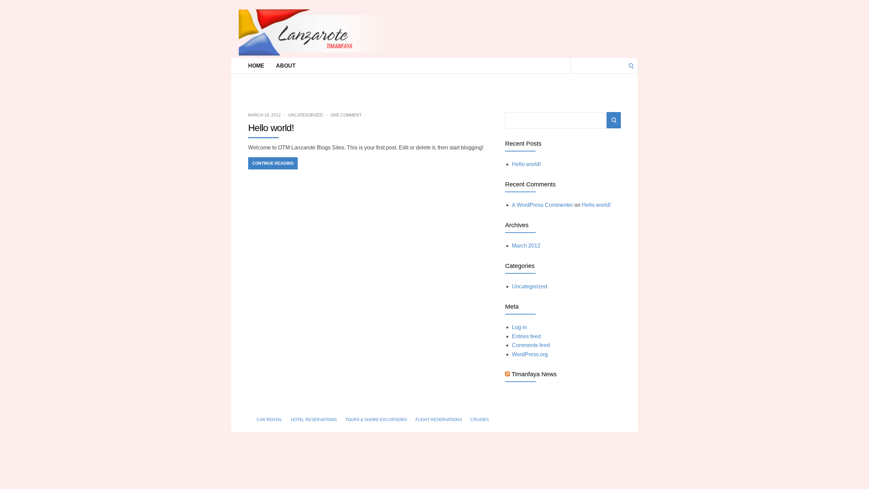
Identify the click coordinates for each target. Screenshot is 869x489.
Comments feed (531, 345)
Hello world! (271, 128)
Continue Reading (273, 163)
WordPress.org (530, 354)
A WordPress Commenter (542, 205)
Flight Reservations (438, 420)
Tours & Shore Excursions (376, 420)
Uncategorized (305, 115)
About (286, 66)
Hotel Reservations (314, 420)
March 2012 (526, 246)
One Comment (346, 115)
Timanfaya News (534, 374)
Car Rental (269, 420)
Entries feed (526, 336)
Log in (519, 327)
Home (256, 66)
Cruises (479, 420)
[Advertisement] (419, 88)
